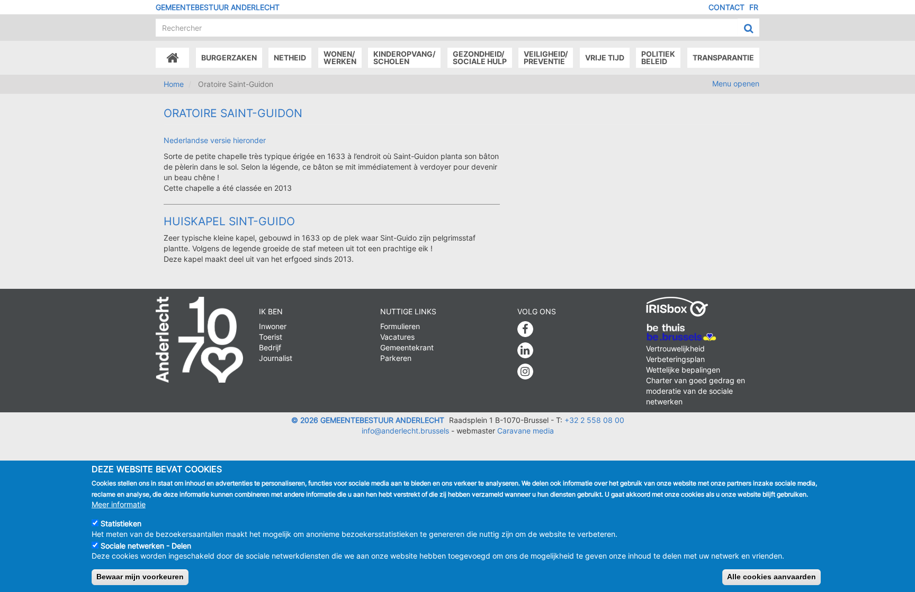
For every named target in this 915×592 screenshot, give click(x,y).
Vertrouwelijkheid (675, 348)
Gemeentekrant (407, 347)
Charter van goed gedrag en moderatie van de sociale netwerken (695, 391)
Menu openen (735, 83)
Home (174, 84)
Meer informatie (119, 503)
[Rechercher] (748, 28)
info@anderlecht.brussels (405, 430)
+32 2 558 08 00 (594, 420)
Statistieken (121, 522)
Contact (726, 7)
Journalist (275, 358)
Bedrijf (270, 347)
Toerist (270, 336)
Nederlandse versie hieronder (215, 140)
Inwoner (272, 326)
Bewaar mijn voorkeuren (140, 576)
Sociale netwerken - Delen (146, 545)
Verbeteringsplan (675, 359)
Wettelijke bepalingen (683, 369)
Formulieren (400, 326)
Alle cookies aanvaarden (771, 576)
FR (753, 7)
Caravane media (525, 430)
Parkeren (395, 358)
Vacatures (397, 336)
